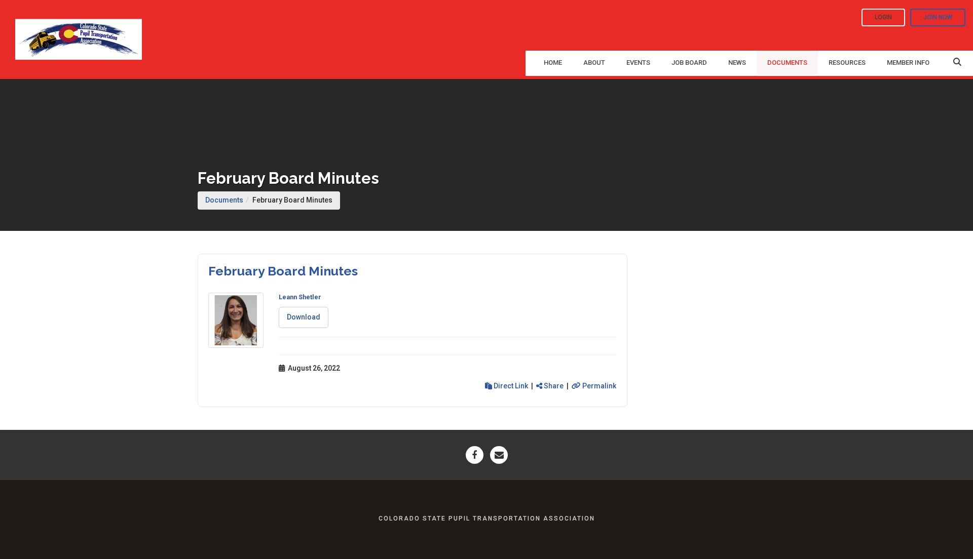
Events (638, 62)
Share (553, 386)
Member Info (908, 62)
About (594, 62)
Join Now (937, 17)
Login (883, 17)
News (737, 62)
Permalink (598, 386)
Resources (847, 62)
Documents (787, 62)
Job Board (689, 62)
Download (303, 317)
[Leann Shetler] (236, 320)
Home (553, 62)
